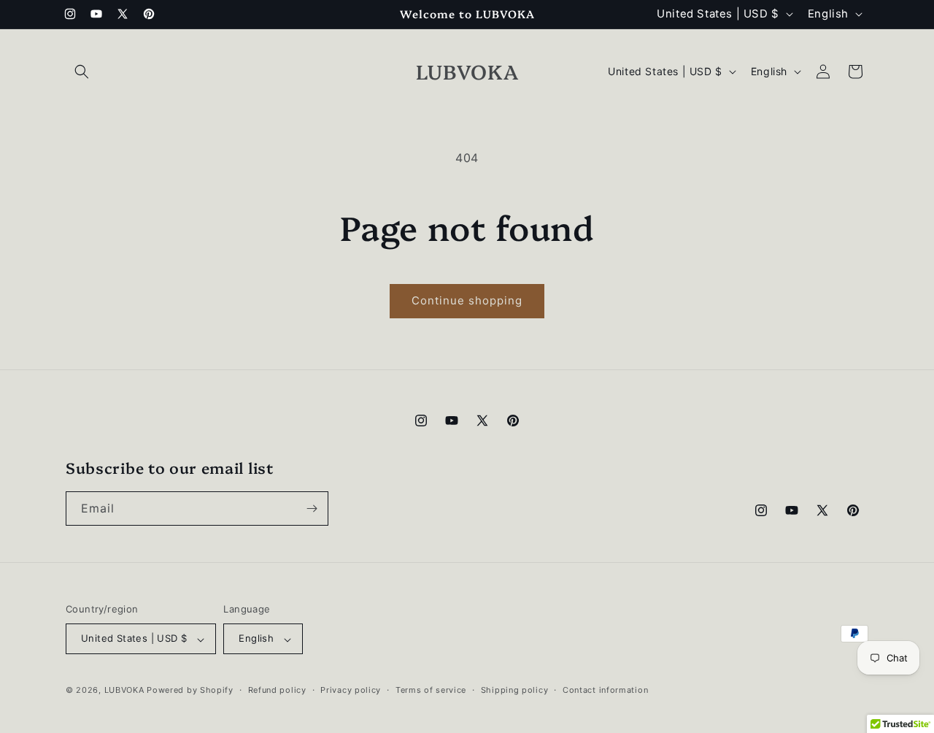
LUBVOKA (124, 691)
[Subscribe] (312, 508)
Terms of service (430, 690)
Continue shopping (467, 300)
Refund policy (277, 690)
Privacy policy (350, 690)
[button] (82, 71)
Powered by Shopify (190, 691)
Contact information (605, 690)
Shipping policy (515, 690)
